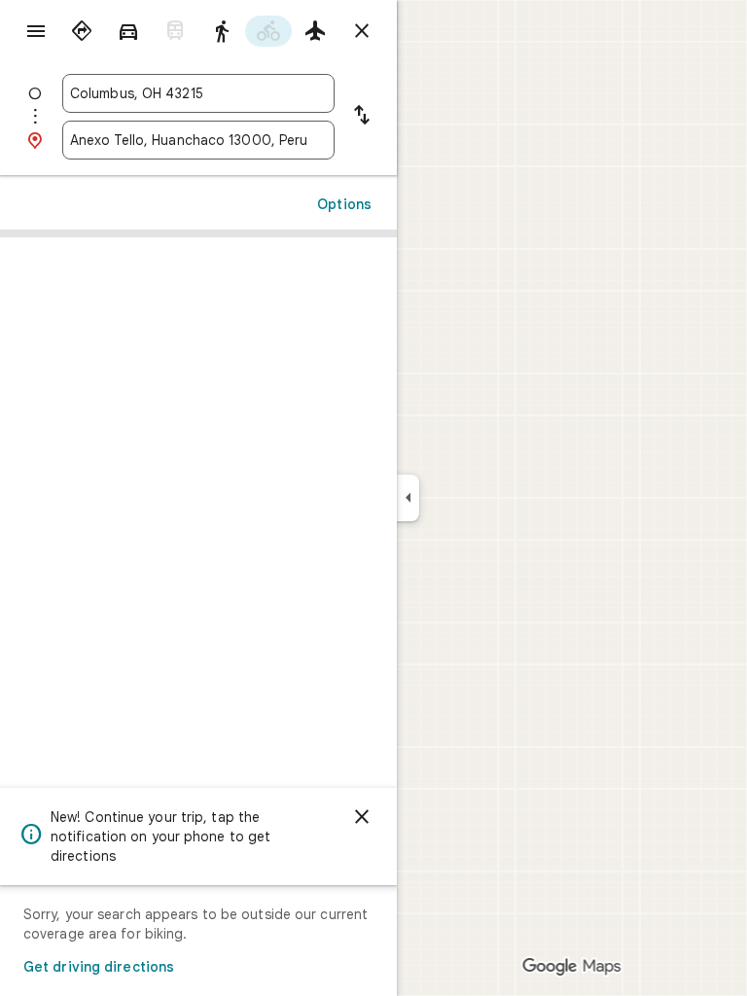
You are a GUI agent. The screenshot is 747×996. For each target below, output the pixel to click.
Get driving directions (98, 967)
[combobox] (198, 93)
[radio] (81, 31)
